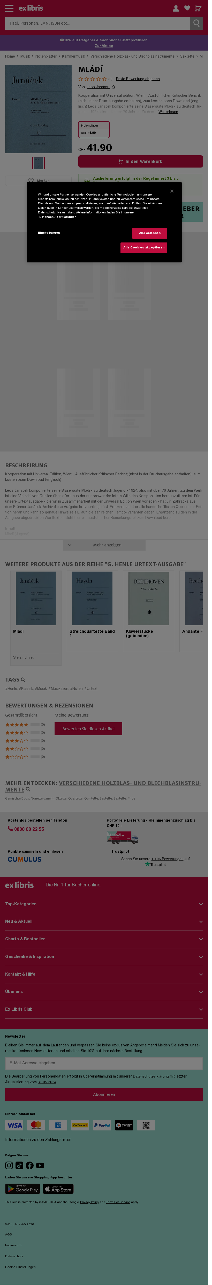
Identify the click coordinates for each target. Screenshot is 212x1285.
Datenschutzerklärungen (57, 217)
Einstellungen (49, 233)
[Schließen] (172, 191)
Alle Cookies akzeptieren (143, 247)
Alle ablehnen (150, 233)
